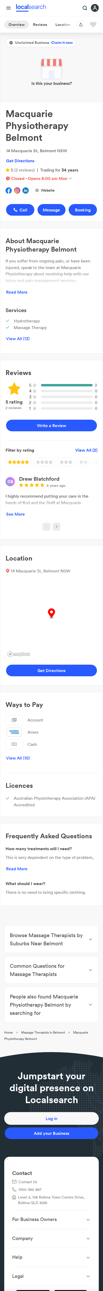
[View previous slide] (46, 527)
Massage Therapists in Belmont (43, 1032)
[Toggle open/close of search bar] (85, 8)
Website (48, 190)
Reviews (40, 24)
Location (62, 24)
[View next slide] (56, 527)
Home (8, 1032)
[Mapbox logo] (18, 654)
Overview (16, 24)
